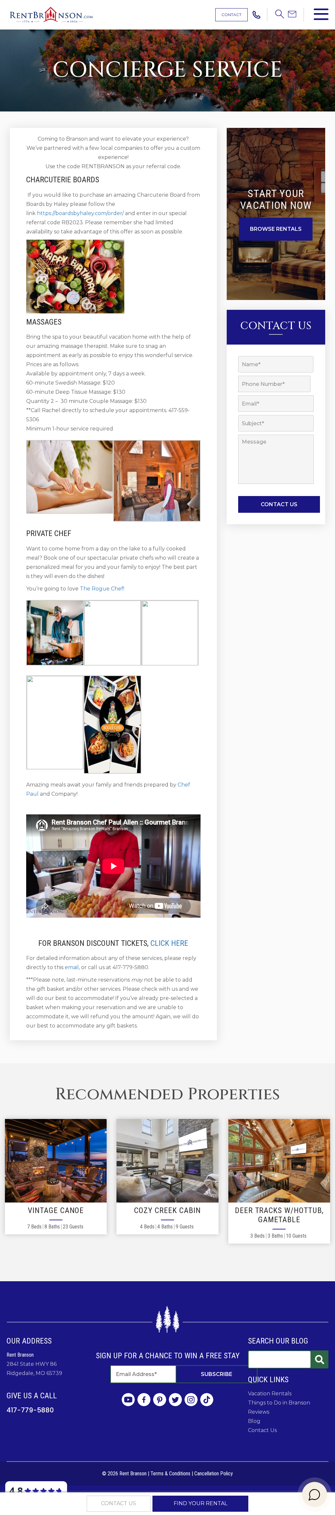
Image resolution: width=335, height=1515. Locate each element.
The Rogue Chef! (102, 589)
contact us (118, 1503)
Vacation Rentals (269, 1393)
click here (169, 943)
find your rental (200, 1503)
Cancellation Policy (213, 1473)
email (72, 967)
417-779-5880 (30, 1410)
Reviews (258, 1412)
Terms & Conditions (170, 1473)
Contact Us (262, 1430)
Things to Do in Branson (279, 1403)
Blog (254, 1421)
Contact (231, 14)
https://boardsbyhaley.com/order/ (80, 213)
